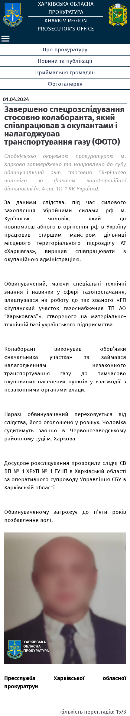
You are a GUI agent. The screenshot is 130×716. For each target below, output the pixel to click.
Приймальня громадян (65, 72)
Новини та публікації (65, 61)
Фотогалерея (65, 84)
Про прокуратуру (65, 49)
